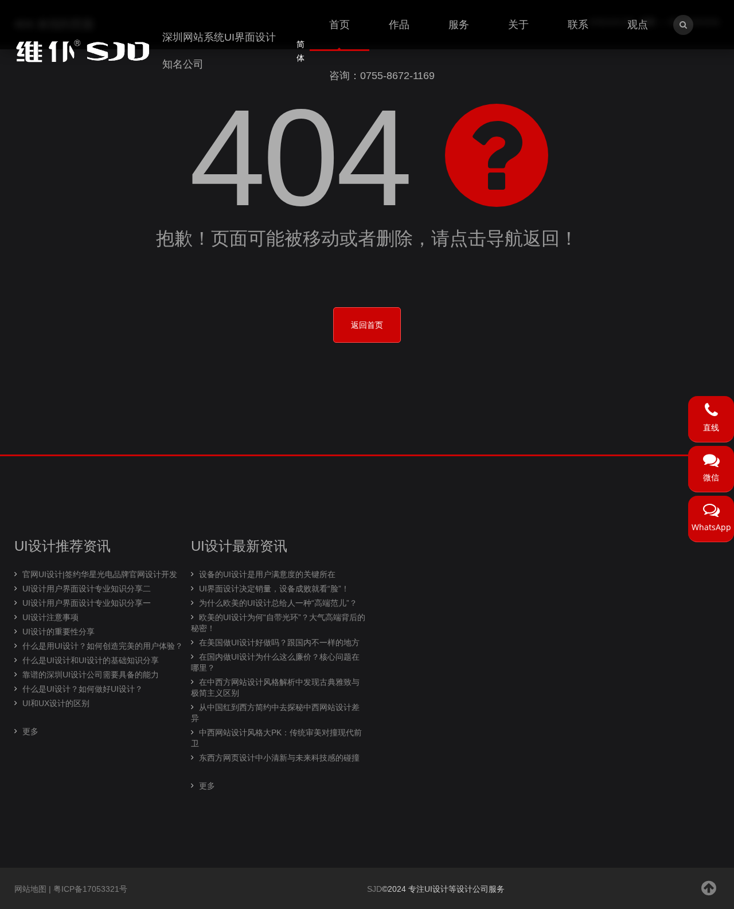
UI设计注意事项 (50, 617)
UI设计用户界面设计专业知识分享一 (86, 603)
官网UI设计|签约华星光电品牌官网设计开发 (99, 574)
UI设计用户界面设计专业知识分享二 (86, 588)
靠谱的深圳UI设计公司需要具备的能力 (90, 674)
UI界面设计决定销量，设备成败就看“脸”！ (274, 588)
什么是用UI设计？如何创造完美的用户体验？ (102, 646)
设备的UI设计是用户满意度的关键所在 (267, 574)
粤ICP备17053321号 (90, 889)
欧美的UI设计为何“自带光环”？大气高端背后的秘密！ (278, 623)
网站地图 (30, 889)
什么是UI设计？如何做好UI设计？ (82, 688)
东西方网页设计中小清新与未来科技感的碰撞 (279, 757)
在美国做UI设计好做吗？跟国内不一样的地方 (279, 642)
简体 (300, 51)
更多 (30, 731)
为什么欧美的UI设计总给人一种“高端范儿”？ (278, 603)
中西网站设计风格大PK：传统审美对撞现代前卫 (276, 738)
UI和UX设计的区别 (55, 703)
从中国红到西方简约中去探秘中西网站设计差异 (275, 713)
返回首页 (367, 325)
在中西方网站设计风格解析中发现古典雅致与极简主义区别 (275, 687)
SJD (374, 889)
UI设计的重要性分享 (58, 631)
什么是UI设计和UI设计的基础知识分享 (90, 660)
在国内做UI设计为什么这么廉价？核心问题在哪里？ (275, 662)
